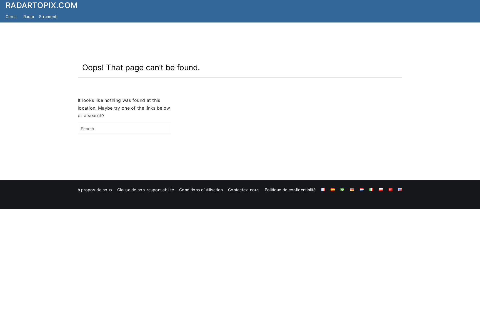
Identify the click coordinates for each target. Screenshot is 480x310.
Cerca (11, 16)
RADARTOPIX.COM (42, 5)
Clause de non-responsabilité (145, 189)
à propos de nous (95, 189)
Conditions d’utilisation (201, 189)
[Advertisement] (240, 42)
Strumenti (48, 16)
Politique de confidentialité (290, 189)
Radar (29, 16)
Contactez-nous (243, 189)
